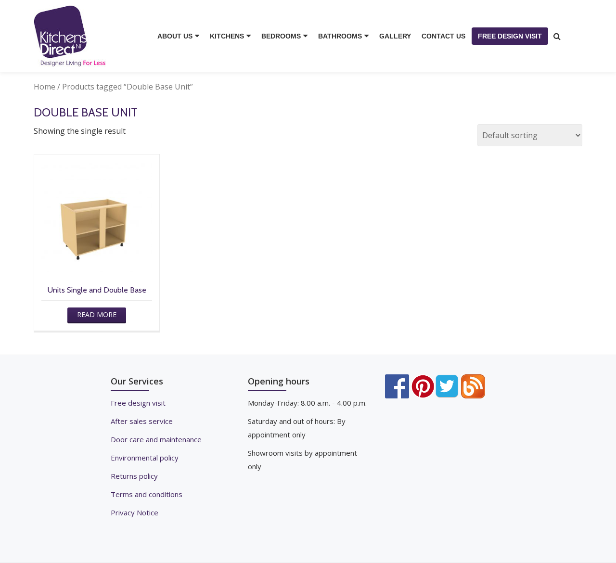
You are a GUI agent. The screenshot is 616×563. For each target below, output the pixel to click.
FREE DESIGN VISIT (510, 36)
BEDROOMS (281, 36)
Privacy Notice (134, 512)
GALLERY (395, 36)
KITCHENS (227, 36)
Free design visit (138, 403)
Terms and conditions (146, 494)
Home (44, 86)
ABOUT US (174, 36)
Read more (96, 314)
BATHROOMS (340, 36)
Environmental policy (145, 457)
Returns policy (134, 476)
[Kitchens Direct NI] (71, 36)
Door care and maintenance (156, 439)
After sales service (142, 421)
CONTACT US (443, 36)
